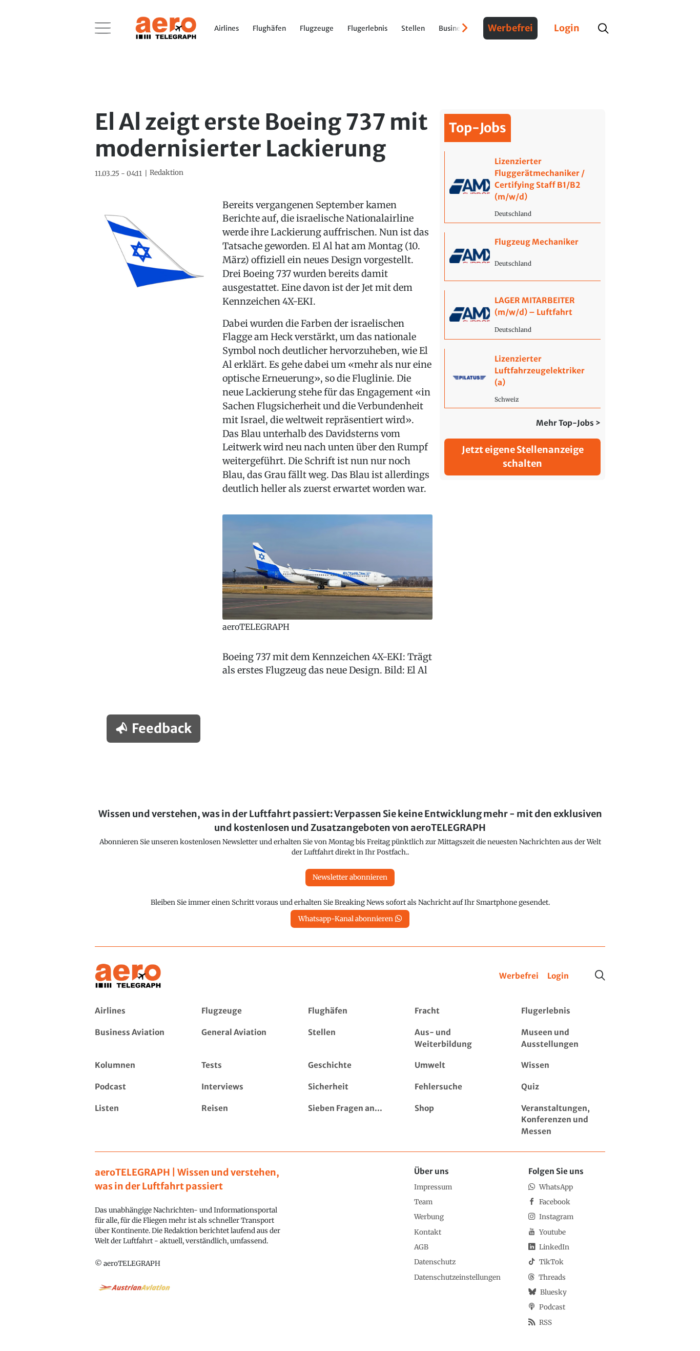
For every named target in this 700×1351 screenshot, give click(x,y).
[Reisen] (243, 1120)
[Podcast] (136, 1087)
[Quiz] (563, 1087)
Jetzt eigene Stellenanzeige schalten (523, 456)
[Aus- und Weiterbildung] (456, 1038)
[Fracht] (456, 1011)
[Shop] (456, 1120)
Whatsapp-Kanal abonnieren (345, 919)
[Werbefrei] (519, 976)
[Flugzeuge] (243, 1011)
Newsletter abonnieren (350, 877)
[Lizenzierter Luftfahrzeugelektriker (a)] (522, 378)
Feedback (162, 728)
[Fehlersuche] (456, 1087)
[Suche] (600, 975)
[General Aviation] (243, 1038)
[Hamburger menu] (103, 28)
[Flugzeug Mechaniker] (522, 256)
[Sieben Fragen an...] (350, 1120)
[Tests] (243, 1065)
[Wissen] (563, 1065)
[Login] (558, 976)
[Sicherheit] (350, 1087)
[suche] (603, 28)
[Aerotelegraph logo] (166, 27)
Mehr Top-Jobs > (568, 423)
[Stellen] (350, 1038)
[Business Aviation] (136, 1038)
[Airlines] (136, 1011)
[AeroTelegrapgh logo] (128, 976)
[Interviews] (243, 1087)
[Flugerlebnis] (563, 1011)
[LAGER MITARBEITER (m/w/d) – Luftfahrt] (522, 314)
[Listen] (136, 1120)
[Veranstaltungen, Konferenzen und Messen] (563, 1120)
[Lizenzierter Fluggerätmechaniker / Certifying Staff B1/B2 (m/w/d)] (522, 186)
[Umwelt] (456, 1065)
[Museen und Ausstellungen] (563, 1038)
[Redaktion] (166, 173)
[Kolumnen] (136, 1065)
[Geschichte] (350, 1065)
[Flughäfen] (350, 1011)
